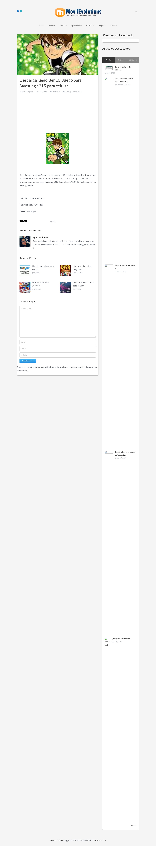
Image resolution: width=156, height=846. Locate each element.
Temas (51, 25)
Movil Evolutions (57, 840)
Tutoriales (90, 25)
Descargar (31, 211)
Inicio (41, 25)
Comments (133, 60)
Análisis (113, 25)
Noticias (63, 25)
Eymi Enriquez (27, 92)
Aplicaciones (76, 25)
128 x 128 (56, 92)
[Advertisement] (58, 113)
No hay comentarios (73, 92)
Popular (108, 60)
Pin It (52, 221)
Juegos (101, 25)
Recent (120, 60)
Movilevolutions (99, 840)
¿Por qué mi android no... (121, 639)
